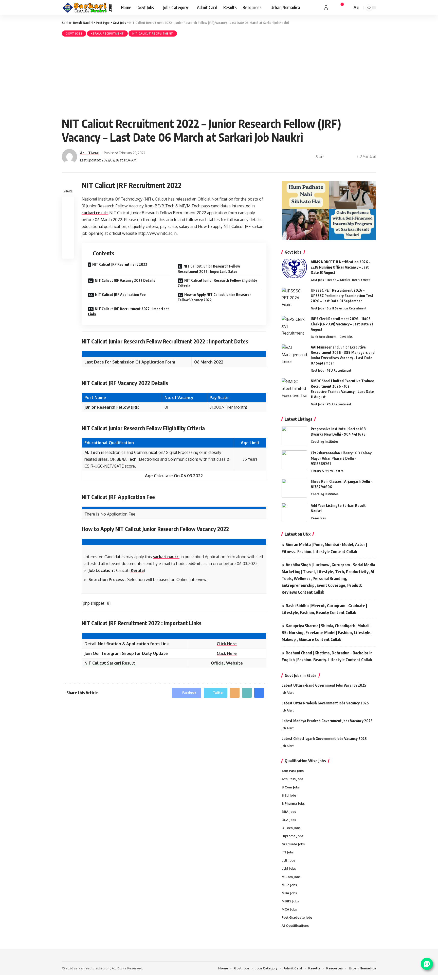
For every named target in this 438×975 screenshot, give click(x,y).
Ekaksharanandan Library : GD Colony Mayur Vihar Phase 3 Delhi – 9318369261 (341, 458)
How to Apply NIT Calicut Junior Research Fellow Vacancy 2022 (214, 297)
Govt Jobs (74, 33)
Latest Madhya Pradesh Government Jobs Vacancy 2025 (327, 721)
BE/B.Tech (127, 459)
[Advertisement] (219, 75)
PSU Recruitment (339, 370)
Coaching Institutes (324, 441)
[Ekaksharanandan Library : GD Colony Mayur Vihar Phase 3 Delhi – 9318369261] (294, 459)
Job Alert (288, 692)
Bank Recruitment (324, 337)
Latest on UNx (298, 534)
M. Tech (92, 452)
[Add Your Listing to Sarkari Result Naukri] (294, 512)
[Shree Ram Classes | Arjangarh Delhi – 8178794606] (294, 488)
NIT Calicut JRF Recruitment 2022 (119, 264)
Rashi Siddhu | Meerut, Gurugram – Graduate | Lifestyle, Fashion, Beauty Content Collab (324, 609)
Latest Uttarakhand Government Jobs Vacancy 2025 (324, 685)
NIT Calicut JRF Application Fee (120, 294)
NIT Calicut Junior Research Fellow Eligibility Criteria (217, 283)
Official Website (227, 663)
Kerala (137, 570)
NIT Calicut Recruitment (152, 33)
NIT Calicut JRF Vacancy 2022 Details (125, 280)
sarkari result (95, 212)
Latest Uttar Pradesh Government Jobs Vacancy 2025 (325, 703)
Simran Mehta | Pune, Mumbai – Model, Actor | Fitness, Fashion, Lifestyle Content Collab (324, 548)
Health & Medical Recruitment (348, 280)
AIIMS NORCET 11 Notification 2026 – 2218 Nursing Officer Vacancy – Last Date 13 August (340, 267)
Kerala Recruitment (107, 33)
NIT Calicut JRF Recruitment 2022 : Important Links (128, 311)
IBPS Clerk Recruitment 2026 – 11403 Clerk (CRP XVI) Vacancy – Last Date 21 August (342, 324)
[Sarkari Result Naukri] (87, 8)
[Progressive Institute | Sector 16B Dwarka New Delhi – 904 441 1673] (294, 435)
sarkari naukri (166, 556)
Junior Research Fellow (107, 407)
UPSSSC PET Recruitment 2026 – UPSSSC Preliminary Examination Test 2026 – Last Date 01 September (342, 295)
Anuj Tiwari (89, 153)
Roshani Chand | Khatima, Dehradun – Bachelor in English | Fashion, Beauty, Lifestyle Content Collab (327, 656)
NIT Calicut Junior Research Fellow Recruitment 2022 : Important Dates (209, 269)
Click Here (227, 643)
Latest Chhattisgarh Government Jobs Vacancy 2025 (324, 738)
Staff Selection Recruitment (347, 308)
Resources (318, 518)
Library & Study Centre (327, 471)
